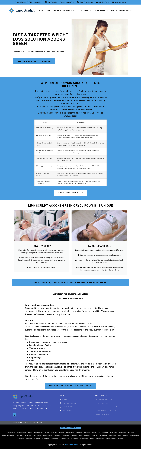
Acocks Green (21, 432)
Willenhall (121, 438)
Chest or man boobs (38, 354)
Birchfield (54, 432)
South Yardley (134, 435)
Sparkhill (29, 438)
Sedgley (86, 435)
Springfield (55, 438)
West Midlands (74, 428)
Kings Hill (19, 435)
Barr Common (38, 432)
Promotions (124, 10)
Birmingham (70, 432)
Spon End (37, 438)
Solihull (125, 435)
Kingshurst (27, 435)
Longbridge (65, 435)
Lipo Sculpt (30, 336)
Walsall (92, 438)
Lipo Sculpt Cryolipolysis (49, 113)
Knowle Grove (47, 435)
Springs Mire (65, 438)
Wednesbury (100, 438)
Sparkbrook (20, 438)
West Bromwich (111, 438)
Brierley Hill (96, 432)
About (48, 10)
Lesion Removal (83, 10)
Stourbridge (84, 438)
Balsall (30, 432)
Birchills (61, 432)
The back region (37, 348)
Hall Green (131, 432)
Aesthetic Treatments (62, 10)
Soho (119, 435)
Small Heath (103, 435)
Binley (47, 432)
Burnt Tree (113, 432)
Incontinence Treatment (104, 10)
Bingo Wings (35, 357)
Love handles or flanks (40, 345)
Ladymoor (57, 435)
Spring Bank (45, 438)
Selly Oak (94, 435)
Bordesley (79, 432)
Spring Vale (74, 438)
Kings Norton (37, 435)
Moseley (74, 435)
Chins (31, 360)
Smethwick (112, 435)
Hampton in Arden (8, 435)
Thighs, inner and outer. (40, 351)
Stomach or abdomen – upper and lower (48, 342)
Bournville (87, 432)
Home (41, 10)
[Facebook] (14, 414)
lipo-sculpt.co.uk (71, 445)
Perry (80, 435)
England (64, 428)
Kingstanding (11, 432)
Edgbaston (122, 432)
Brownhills (105, 432)
